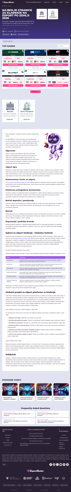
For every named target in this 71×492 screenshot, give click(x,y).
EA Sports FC (7, 451)
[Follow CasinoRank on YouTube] (60, 470)
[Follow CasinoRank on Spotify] (63, 470)
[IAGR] (56, 484)
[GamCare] (47, 484)
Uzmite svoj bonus (13, 64)
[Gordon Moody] (27, 484)
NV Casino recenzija (57, 67)
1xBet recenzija (35, 67)
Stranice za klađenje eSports (33, 2)
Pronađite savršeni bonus (36, 441)
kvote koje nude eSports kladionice (17, 182)
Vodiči (60, 2)
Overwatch (8, 441)
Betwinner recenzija (13, 67)
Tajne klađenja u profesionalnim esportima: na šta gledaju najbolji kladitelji (35, 450)
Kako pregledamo (63, 446)
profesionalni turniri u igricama (19, 238)
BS (3, 470)
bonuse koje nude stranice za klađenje (54, 331)
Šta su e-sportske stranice (36, 439)
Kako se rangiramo (61, 449)
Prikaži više (34, 91)
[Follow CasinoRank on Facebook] (50, 470)
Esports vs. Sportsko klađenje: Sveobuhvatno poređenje (35, 444)
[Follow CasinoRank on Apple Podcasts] (66, 470)
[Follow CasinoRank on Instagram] (53, 470)
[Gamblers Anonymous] (37, 484)
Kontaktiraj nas (63, 443)
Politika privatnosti (61, 453)
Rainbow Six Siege (7, 448)
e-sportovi (46, 2)
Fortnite (8, 443)
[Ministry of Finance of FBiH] (13, 484)
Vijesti (67, 2)
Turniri (54, 2)
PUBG (7, 446)
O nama (63, 441)
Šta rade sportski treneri (35, 446)
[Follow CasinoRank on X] (56, 470)
